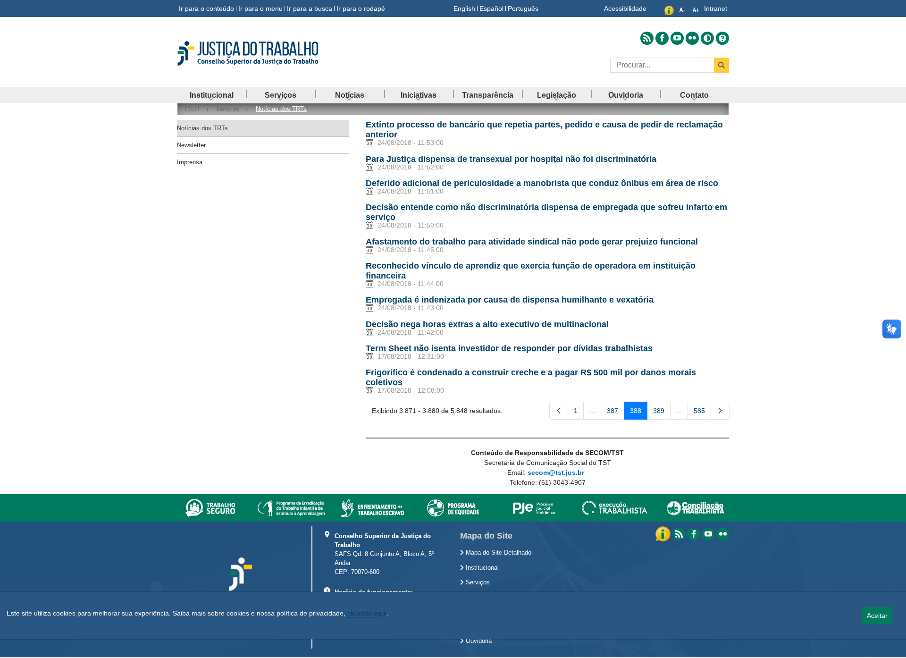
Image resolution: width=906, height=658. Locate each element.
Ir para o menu (260, 8)
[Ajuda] (722, 38)
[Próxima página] (720, 411)
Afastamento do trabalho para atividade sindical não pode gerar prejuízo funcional (532, 241)
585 (702, 412)
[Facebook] (693, 534)
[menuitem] (211, 95)
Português (523, 8)
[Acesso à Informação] (663, 533)
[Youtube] (708, 534)
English (464, 8)
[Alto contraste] (707, 38)
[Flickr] (722, 534)
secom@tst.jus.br (556, 472)
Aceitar (877, 615)
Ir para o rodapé (360, 8)
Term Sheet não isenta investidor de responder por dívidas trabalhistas (509, 348)
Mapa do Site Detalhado (497, 552)
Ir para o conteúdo (206, 8)
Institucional (481, 568)
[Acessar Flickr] (692, 38)
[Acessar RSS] (647, 38)
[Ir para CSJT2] (264, 53)
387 (615, 412)
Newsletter (191, 145)
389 (662, 412)
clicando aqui (366, 613)
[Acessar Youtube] (677, 38)
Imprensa (189, 162)
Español (491, 8)
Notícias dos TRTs (202, 128)
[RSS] (678, 534)
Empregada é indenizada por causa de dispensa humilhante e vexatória (510, 299)
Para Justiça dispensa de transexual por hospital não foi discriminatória (511, 159)
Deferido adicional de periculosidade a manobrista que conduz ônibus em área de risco (542, 183)
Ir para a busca (309, 8)
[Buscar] (721, 65)
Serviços (477, 582)
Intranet (715, 8)
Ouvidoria (478, 641)
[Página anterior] (558, 411)
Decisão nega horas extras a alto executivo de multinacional (487, 324)
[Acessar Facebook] (662, 38)
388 (638, 412)
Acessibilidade (625, 8)
